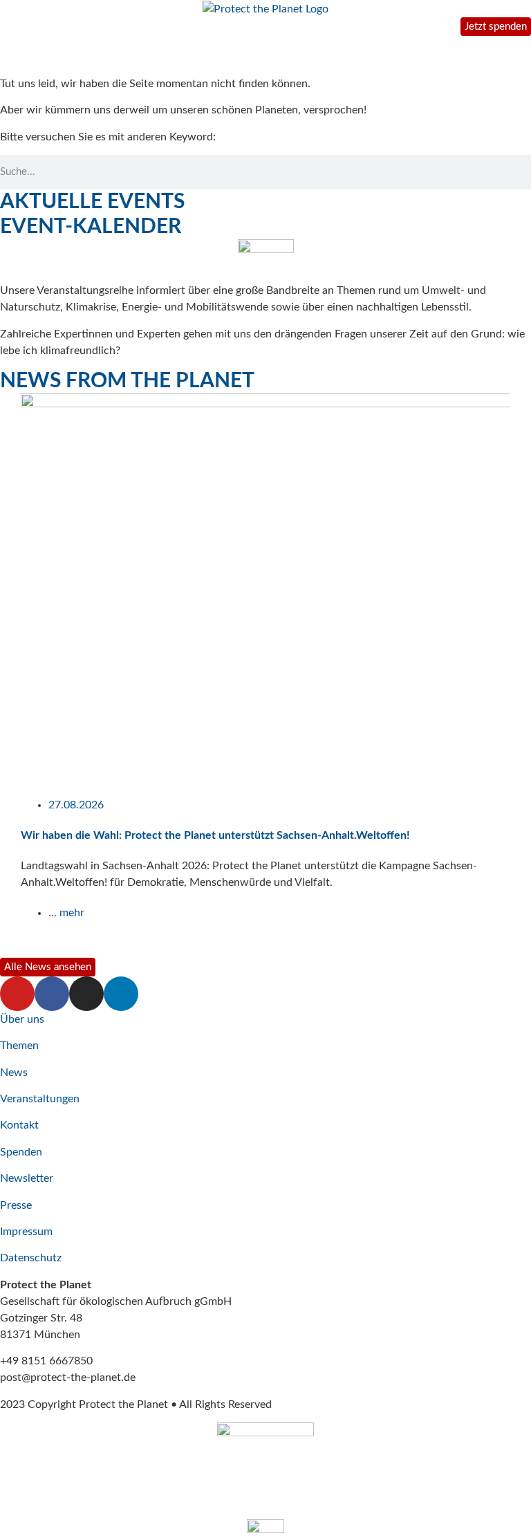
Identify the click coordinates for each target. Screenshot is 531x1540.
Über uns (22, 1019)
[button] (6, 674)
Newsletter (26, 1178)
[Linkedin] (121, 993)
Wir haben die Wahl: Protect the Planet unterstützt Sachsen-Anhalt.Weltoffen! (215, 835)
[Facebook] (52, 993)
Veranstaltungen (40, 1098)
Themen (19, 1045)
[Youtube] (17, 993)
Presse (16, 1205)
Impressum (26, 1231)
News (14, 1072)
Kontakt (19, 1125)
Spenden (21, 1152)
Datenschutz (31, 1257)
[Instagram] (86, 993)
